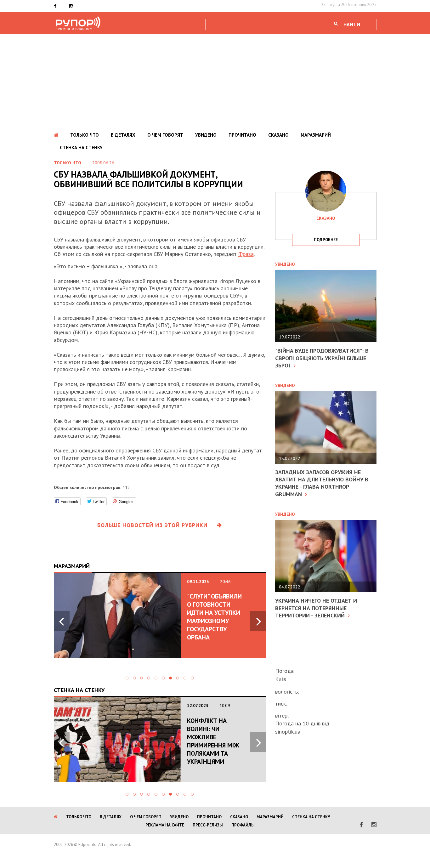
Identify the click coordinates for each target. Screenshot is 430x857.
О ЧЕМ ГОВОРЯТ (165, 135)
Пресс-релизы (208, 825)
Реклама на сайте (164, 825)
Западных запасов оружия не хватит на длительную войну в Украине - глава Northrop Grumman (321, 483)
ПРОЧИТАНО (242, 135)
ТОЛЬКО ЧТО (84, 135)
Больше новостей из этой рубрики (152, 525)
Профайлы (243, 825)
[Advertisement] (215, 81)
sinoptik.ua (287, 731)
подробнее (326, 239)
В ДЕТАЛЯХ (123, 135)
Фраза (246, 254)
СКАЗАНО (278, 135)
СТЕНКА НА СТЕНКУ (81, 147)
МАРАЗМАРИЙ (316, 135)
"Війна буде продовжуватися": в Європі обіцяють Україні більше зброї (322, 358)
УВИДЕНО (206, 135)
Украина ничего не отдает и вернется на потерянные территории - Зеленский (316, 608)
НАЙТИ (351, 24)
